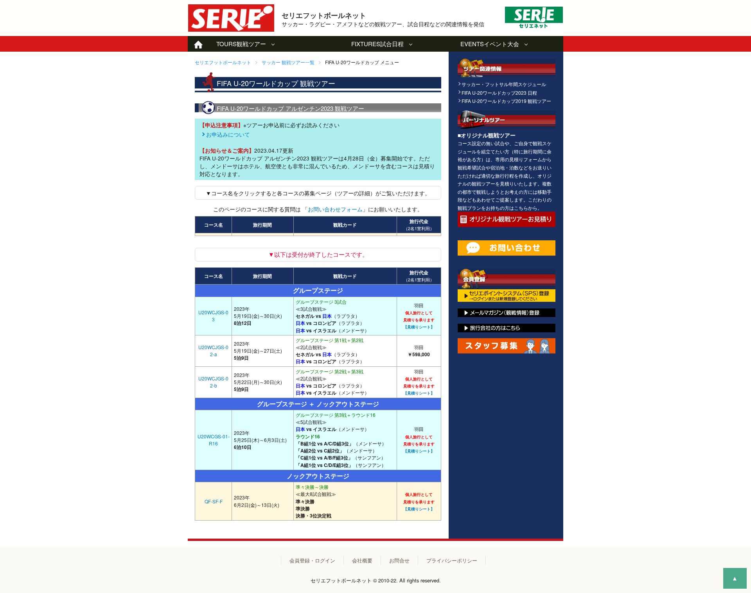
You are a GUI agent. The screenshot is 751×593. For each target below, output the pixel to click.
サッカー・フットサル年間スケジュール (504, 84)
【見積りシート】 (419, 327)
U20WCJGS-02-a (213, 350)
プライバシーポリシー (451, 560)
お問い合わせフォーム (335, 209)
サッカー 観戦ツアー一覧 (288, 62)
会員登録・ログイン (312, 560)
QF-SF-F (214, 501)
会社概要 (362, 560)
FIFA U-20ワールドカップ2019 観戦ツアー (506, 100)
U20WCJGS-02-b (213, 382)
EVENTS (489, 44)
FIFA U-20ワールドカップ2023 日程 (499, 92)
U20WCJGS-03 (213, 316)
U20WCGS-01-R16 (214, 440)
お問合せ (399, 560)
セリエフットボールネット (223, 62)
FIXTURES (377, 44)
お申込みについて (228, 134)
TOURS (241, 44)
